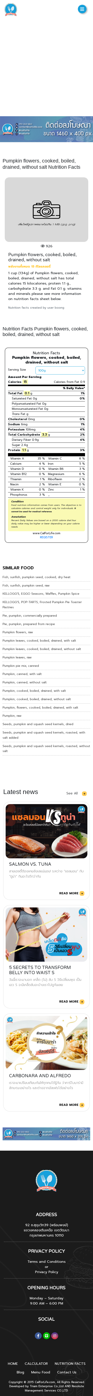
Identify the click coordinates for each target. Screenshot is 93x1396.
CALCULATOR (36, 1363)
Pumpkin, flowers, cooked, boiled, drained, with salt (40, 707)
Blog (20, 1372)
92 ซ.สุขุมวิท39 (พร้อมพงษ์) (46, 1225)
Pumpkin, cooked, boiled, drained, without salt (37, 699)
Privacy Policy (46, 1272)
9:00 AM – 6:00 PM (46, 1303)
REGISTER (46, 537)
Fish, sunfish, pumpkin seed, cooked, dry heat (37, 577)
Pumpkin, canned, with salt (22, 674)
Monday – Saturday (46, 1298)
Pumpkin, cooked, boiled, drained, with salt (34, 691)
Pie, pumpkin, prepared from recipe (29, 624)
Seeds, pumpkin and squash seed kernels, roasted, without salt (46, 749)
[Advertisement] (46, 68)
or (46, 1266)
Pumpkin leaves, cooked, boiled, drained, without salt (42, 649)
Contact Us (66, 1372)
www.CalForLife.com (46, 533)
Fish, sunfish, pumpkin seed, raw (26, 585)
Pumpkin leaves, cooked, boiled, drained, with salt (39, 640)
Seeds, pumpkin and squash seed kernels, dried (38, 724)
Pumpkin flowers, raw (18, 632)
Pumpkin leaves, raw (17, 657)
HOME (13, 1363)
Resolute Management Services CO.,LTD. (54, 1388)
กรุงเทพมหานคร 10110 (46, 1235)
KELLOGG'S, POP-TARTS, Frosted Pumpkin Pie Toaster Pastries (42, 605)
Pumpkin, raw (12, 715)
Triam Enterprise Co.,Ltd (47, 1386)
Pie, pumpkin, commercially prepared (30, 615)
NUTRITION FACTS (70, 1363)
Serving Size (17, 369)
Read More (69, 893)
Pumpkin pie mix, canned (21, 666)
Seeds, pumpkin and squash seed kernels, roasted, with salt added (44, 735)
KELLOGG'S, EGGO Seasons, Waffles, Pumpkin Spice (41, 593)
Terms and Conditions (46, 1261)
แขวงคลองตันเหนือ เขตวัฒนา (46, 1230)
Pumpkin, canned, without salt (25, 682)
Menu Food (40, 1372)
